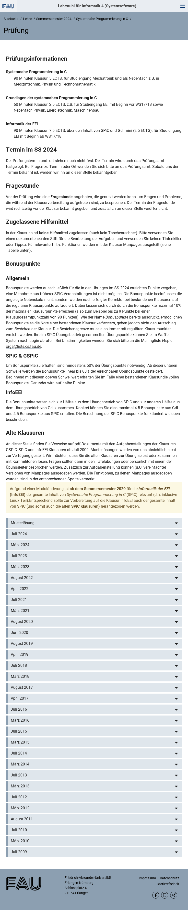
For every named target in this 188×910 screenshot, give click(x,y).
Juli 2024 (19, 534)
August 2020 (22, 621)
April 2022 (19, 588)
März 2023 (20, 566)
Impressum (147, 878)
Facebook (155, 895)
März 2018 (20, 676)
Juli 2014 (19, 753)
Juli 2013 (19, 775)
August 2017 (22, 687)
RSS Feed (164, 895)
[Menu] (182, 6)
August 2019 (22, 643)
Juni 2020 (19, 632)
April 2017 (19, 698)
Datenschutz (169, 878)
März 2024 (20, 544)
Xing (173, 895)
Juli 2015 (19, 731)
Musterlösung (23, 523)
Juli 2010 (19, 830)
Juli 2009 (19, 852)
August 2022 (22, 577)
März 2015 (20, 742)
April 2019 (19, 654)
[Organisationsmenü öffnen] (8, 6)
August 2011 (22, 819)
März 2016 (20, 720)
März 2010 (20, 841)
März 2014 (20, 764)
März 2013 (20, 786)
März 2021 (20, 610)
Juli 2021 (19, 599)
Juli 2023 (19, 555)
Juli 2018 (19, 665)
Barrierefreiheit (168, 884)
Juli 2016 (19, 709)
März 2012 (20, 808)
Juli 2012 (19, 797)
